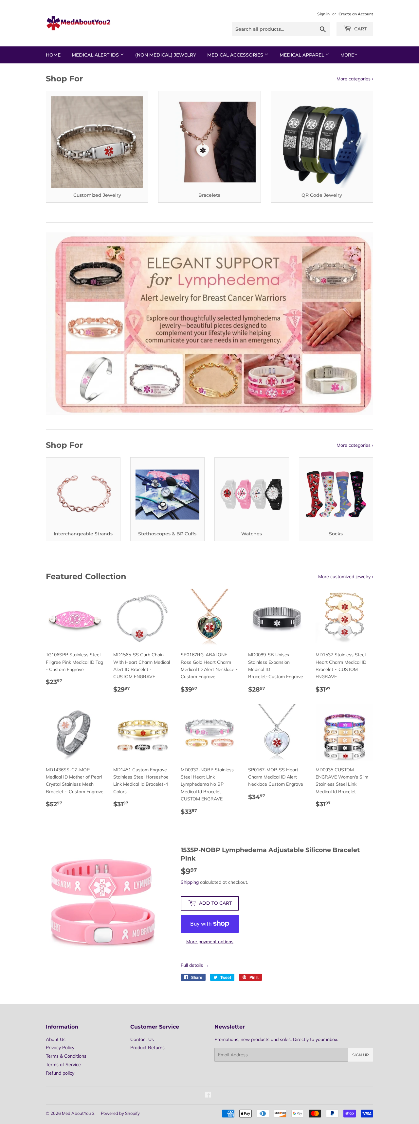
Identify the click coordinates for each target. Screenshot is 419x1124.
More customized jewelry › (345, 576)
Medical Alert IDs (96, 55)
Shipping (190, 882)
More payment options (209, 942)
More (347, 55)
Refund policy (60, 1073)
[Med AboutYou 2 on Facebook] (208, 1096)
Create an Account (355, 13)
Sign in (323, 13)
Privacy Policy (60, 1047)
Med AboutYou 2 (78, 1113)
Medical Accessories (235, 55)
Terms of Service (63, 1064)
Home (53, 55)
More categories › (355, 79)
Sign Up (360, 1054)
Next (359, 323)
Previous (59, 323)
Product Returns (147, 1047)
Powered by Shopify (120, 1113)
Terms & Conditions (66, 1056)
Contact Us (142, 1039)
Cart (360, 29)
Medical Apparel (302, 55)
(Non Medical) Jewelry (165, 55)
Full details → (195, 965)
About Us (55, 1039)
